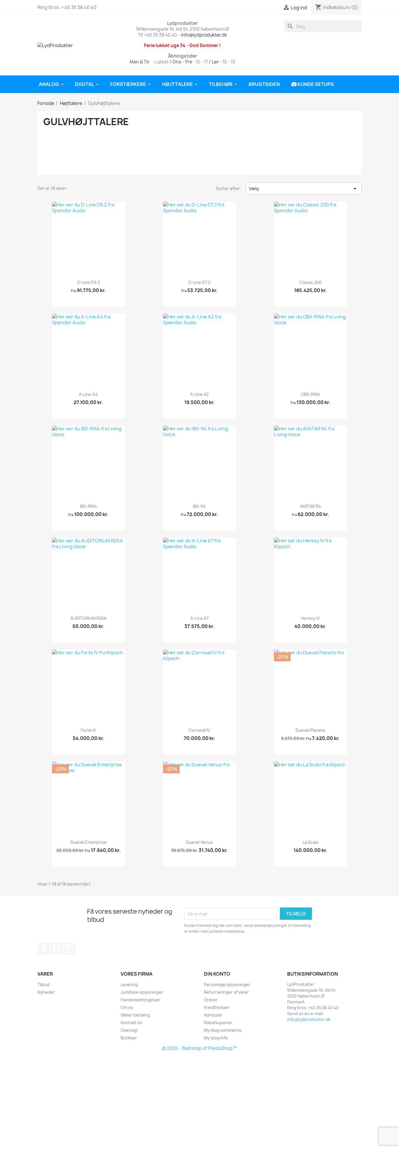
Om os (127, 1007)
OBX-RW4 (310, 394)
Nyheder (46, 992)
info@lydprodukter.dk (204, 35)
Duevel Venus (199, 842)
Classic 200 (310, 282)
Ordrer (211, 1000)
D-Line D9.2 (88, 282)
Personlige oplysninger (227, 984)
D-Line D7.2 (199, 282)
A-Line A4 (88, 394)
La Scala (310, 842)
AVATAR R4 (310, 506)
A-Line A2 (199, 394)
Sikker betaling (135, 1015)
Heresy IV (310, 618)
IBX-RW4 (88, 506)
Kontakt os (131, 1022)
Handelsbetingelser (140, 1000)
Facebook (44, 949)
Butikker (129, 1038)
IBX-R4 (199, 506)
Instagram (69, 949)
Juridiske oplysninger (142, 992)
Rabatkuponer (218, 1022)
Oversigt (129, 1030)
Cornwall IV (199, 730)
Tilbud (43, 984)
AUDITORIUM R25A (88, 618)
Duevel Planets (310, 730)
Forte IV (88, 730)
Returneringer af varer (226, 992)
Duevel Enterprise (88, 842)
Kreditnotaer (217, 1007)
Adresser (213, 1015)
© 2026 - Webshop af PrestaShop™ (199, 1048)
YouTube (57, 949)
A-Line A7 (199, 618)
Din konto (217, 974)
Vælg (304, 188)
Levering (129, 984)
